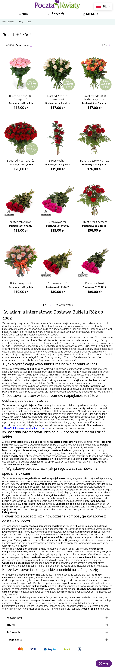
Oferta (11, 625)
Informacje (13, 632)
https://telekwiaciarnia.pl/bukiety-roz (23, 428)
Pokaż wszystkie (64, 305)
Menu (25, 13)
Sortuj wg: (10, 45)
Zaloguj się (58, 13)
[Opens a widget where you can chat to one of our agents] (104, 664)
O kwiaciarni (14, 618)
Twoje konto (14, 639)
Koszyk (92, 13)
